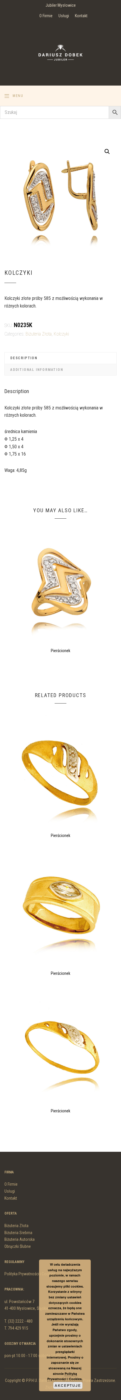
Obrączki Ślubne (17, 1246)
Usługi (63, 15)
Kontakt (81, 15)
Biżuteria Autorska (19, 1239)
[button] (107, 151)
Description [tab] (24, 358)
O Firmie (46, 15)
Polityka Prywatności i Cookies (30, 1274)
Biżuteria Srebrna (18, 1232)
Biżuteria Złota (39, 334)
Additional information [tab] (36, 370)
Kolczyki (61, 334)
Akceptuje (68, 1385)
